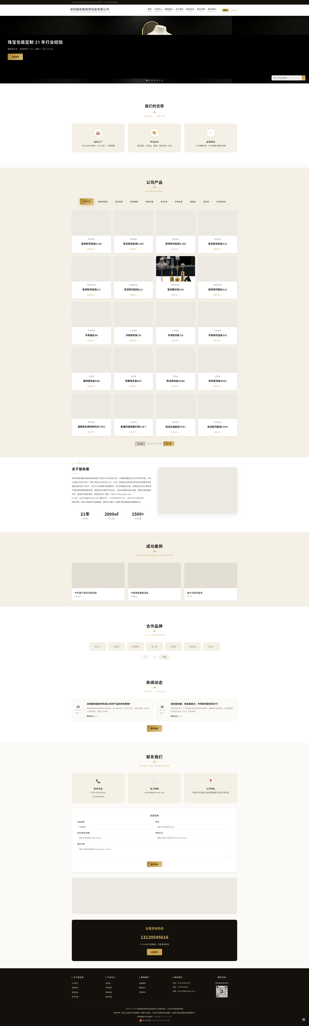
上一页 (140, 444)
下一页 (168, 444)
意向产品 (159, 833)
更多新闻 (154, 728)
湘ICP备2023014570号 (163, 1017)
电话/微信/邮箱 (83, 833)
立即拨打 (154, 952)
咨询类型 (81, 822)
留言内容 (81, 844)
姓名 (157, 822)
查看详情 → (91, 249)
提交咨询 (154, 864)
